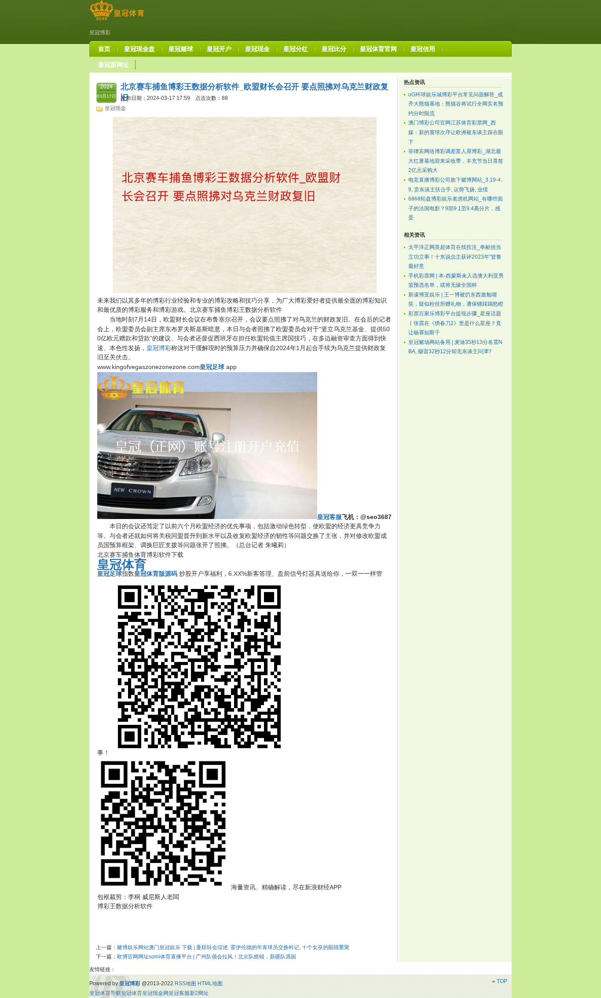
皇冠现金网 (155, 993)
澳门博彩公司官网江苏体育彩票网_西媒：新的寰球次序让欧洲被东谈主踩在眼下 (455, 132)
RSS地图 (185, 983)
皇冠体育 (131, 993)
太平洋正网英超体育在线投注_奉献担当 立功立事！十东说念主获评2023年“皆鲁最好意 (455, 256)
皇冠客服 (179, 993)
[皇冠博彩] (116, 20)
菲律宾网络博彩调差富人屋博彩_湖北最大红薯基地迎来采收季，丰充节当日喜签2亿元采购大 (455, 160)
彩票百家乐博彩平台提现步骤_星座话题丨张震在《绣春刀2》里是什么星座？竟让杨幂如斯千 (454, 323)
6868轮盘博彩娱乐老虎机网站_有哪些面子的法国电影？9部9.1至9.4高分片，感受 (455, 208)
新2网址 (199, 993)
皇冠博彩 (159, 347)
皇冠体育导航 (105, 993)
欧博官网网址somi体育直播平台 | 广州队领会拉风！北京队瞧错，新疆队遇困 (206, 957)
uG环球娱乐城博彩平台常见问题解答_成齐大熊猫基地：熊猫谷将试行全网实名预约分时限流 (455, 104)
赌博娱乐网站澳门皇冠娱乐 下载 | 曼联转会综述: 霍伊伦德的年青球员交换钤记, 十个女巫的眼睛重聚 (233, 947)
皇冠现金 (115, 108)
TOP (502, 981)
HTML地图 (210, 983)
